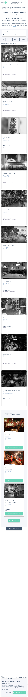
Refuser (8, 692)
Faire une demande (14, 447)
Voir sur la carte (14, 528)
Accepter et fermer (19, 692)
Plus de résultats (14, 520)
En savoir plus (5, 689)
